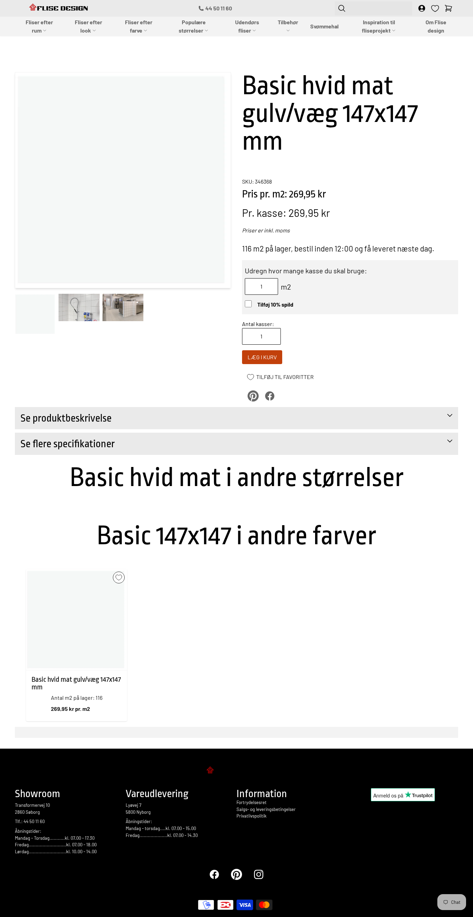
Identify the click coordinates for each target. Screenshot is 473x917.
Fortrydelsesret (252, 802)
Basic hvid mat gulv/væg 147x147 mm (76, 683)
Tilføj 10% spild (275, 304)
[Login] (422, 8)
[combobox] (373, 8)
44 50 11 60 (218, 8)
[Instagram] (258, 874)
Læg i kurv (262, 357)
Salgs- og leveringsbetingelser (266, 809)
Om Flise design (436, 26)
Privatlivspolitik (252, 816)
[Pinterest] (236, 874)
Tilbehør (288, 22)
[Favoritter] (435, 8)
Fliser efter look (88, 26)
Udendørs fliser (247, 26)
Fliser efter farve (138, 26)
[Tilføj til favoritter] (118, 577)
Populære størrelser (192, 26)
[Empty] (448, 8)
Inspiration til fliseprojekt (378, 26)
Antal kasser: (258, 323)
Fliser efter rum (39, 26)
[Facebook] (214, 874)
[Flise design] (236, 771)
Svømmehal (324, 26)
